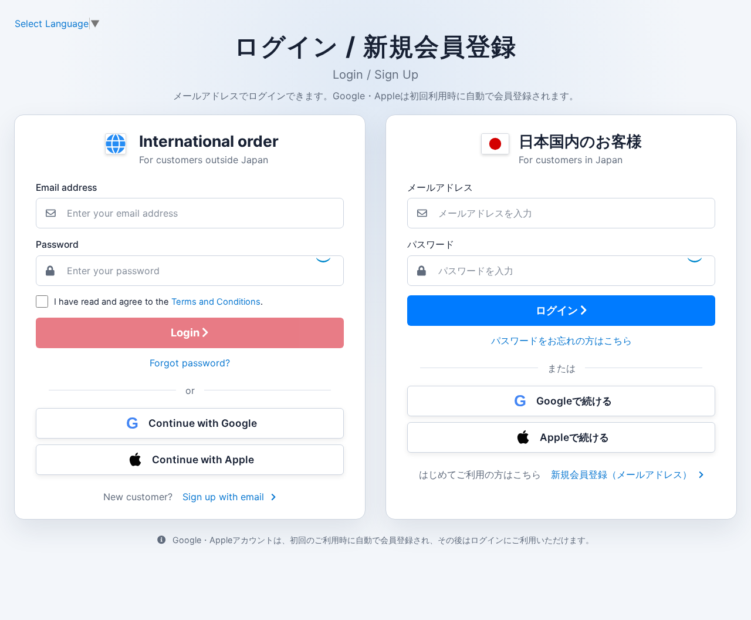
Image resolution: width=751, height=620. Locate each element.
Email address (66, 187)
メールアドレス (440, 187)
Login (186, 332)
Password (57, 244)
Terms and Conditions (216, 301)
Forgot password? (190, 363)
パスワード (430, 244)
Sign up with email (224, 497)
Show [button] (693, 258)
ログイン (558, 310)
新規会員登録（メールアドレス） (623, 474)
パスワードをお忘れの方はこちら (561, 340)
